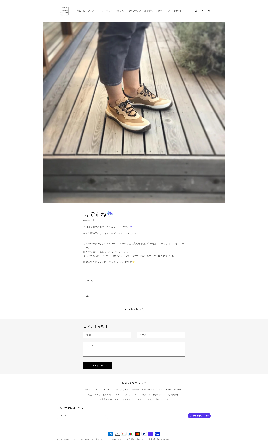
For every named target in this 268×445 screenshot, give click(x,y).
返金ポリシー (162, 399)
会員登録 (146, 394)
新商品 (87, 389)
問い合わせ (173, 394)
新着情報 (135, 389)
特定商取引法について (110, 399)
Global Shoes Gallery (70, 439)
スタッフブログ (164, 389)
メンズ (96, 389)
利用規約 (149, 399)
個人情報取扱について (133, 399)
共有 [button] (88, 296)
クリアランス (148, 389)
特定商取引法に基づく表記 (159, 439)
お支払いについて (132, 394)
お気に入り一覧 (121, 389)
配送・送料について (112, 394)
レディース (106, 389)
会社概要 (178, 389)
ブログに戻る (136, 308)
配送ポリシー (141, 439)
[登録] (104, 415)
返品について (94, 394)
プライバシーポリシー (116, 439)
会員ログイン (159, 394)
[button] (92, 11)
